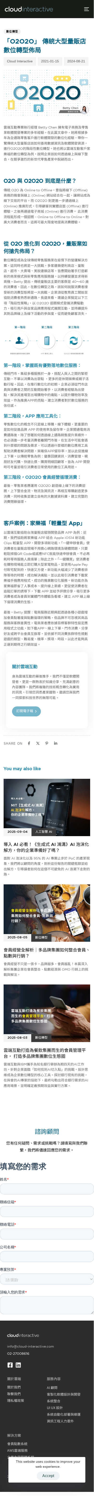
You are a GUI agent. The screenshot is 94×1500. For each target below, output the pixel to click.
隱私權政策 (15, 1400)
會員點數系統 (17, 1443)
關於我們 (14, 1387)
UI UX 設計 (55, 1407)
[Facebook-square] (10, 1365)
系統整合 (53, 1400)
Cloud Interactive (20, 61)
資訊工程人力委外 (60, 1421)
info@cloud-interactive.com (30, 1346)
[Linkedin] (18, 1365)
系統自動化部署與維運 (64, 1414)
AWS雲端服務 (17, 1450)
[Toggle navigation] (75, 9)
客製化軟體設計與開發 (64, 1394)
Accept (48, 1476)
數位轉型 (12, 31)
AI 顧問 (52, 1387)
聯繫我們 (14, 1393)
